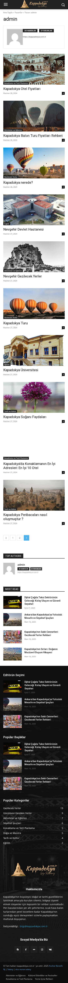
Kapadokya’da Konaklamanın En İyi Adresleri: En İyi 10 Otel (29, 466)
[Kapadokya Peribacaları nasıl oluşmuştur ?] (34, 495)
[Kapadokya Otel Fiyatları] (34, 69)
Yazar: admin (31, 12)
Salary (10, 969)
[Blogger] (18, 949)
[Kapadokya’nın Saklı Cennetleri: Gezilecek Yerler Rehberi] (12, 636)
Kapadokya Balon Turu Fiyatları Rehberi (33, 136)
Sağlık (6, 224)
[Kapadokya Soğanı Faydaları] (34, 397)
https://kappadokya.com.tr (34, 37)
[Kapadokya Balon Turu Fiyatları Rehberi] (34, 116)
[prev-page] (6, 538)
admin (21, 564)
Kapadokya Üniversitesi (20, 370)
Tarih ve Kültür (10, 411)
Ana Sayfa (8, 12)
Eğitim (7, 364)
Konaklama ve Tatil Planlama (16, 83)
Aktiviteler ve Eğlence (13, 130)
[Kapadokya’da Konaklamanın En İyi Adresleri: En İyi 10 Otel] (34, 444)
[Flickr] (34, 949)
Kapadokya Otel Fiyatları (21, 89)
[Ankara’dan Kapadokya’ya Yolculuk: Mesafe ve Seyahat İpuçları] (12, 619)
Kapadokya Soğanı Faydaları (24, 417)
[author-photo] (15, 37)
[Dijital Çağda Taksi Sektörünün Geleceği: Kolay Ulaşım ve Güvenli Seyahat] (12, 602)
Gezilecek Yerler (10, 177)
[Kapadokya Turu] (34, 303)
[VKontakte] (50, 949)
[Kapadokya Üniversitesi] (34, 350)
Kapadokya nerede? (18, 183)
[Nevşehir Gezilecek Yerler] (34, 256)
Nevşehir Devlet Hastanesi (23, 229)
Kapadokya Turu (15, 323)
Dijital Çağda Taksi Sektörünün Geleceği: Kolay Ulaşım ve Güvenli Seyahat (42, 600)
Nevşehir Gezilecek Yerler (22, 276)
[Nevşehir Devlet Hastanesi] (34, 209)
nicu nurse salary (23, 969)
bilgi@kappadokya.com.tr (34, 926)
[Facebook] (26, 949)
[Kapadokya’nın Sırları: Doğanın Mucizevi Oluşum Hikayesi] (12, 654)
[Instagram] (42, 949)
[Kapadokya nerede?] (34, 163)
